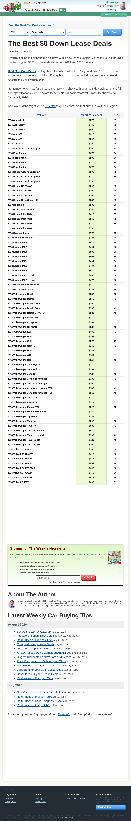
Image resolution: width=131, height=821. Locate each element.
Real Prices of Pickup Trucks (34, 696)
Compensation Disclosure (66, 817)
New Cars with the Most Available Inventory (43, 692)
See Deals (112, 32)
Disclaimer (9, 799)
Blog (62, 10)
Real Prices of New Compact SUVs (39, 701)
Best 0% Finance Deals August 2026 (39, 665)
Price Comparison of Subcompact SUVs (41, 661)
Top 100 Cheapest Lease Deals (36, 648)
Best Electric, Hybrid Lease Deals (37, 674)
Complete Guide (32, 10)
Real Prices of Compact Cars (35, 678)
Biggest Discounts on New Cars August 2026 (44, 657)
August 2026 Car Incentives (76, 799)
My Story (38, 799)
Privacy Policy (10, 802)
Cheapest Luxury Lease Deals (35, 644)
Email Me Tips (104, 807)
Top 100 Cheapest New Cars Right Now (41, 635)
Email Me (64, 714)
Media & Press (40, 802)
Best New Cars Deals (22, 71)
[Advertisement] (65, 520)
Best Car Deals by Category (34, 631)
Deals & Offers (50, 10)
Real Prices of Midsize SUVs (35, 640)
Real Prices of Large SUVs (33, 705)
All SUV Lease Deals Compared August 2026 (45, 652)
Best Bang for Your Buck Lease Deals (40, 669)
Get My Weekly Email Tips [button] (114, 15)
